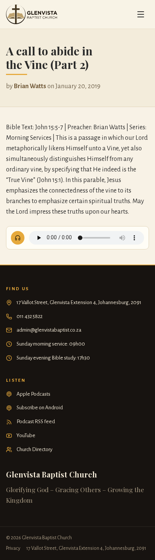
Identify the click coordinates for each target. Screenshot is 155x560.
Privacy (13, 548)
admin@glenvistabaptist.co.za (49, 330)
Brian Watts (30, 86)
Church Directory (34, 449)
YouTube (26, 435)
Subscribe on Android (40, 407)
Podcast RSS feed (36, 421)
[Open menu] (140, 14)
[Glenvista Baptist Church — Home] (31, 14)
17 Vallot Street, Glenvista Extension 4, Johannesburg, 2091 (79, 302)
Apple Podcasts (33, 394)
